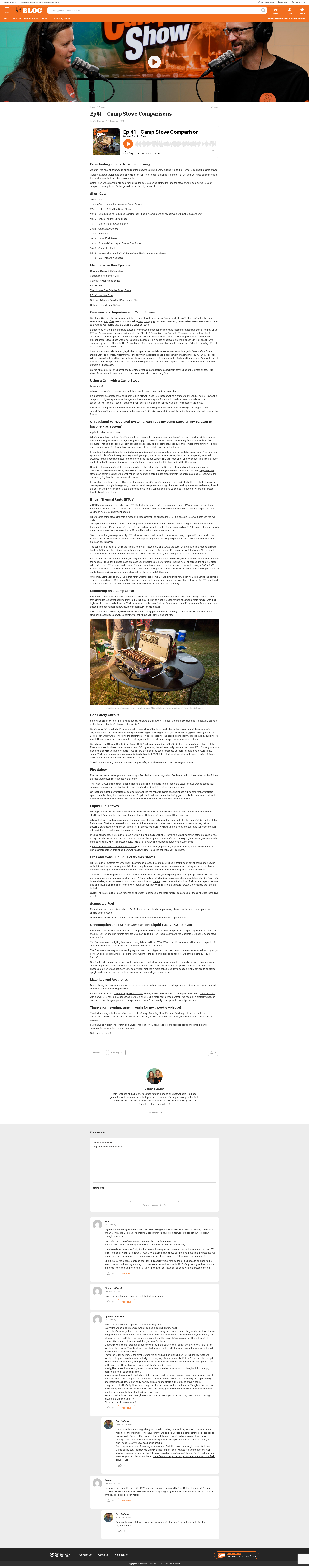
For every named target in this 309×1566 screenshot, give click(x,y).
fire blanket (145, 775)
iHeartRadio (142, 1016)
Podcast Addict (171, 1016)
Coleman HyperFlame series (128, 993)
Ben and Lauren (97, 121)
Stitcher (187, 1016)
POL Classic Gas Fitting (102, 295)
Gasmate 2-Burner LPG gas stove (199, 933)
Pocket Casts (156, 1016)
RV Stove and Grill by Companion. (180, 462)
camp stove (143, 317)
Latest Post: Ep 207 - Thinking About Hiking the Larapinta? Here (31, 2)
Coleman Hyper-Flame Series (105, 280)
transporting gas (146, 321)
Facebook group (179, 1024)
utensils (156, 881)
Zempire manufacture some (199, 603)
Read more (153, 1112)
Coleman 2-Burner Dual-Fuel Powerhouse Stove (114, 300)
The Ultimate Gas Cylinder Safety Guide (110, 290)
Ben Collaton (123, 1421)
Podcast (46, 18)
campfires (109, 321)
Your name (98, 1187)
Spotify (107, 1016)
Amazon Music (127, 1016)
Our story (284, 2)
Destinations (31, 18)
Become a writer (267, 2)
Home (92, 107)
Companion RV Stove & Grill (104, 275)
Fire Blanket (96, 285)
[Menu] (7, 9)
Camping (115, 1052)
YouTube (97, 1016)
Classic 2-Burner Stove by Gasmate (159, 333)
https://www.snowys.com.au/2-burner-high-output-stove (149, 1241)
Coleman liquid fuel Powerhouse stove (153, 933)
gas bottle (116, 968)
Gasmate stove (207, 993)
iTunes (115, 1016)
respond (126, 1273)
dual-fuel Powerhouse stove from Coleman (114, 846)
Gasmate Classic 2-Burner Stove (106, 270)
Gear (6, 18)
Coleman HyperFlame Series (105, 304)
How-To (17, 18)
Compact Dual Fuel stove (176, 814)
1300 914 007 (299, 2)
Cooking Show (62, 18)
